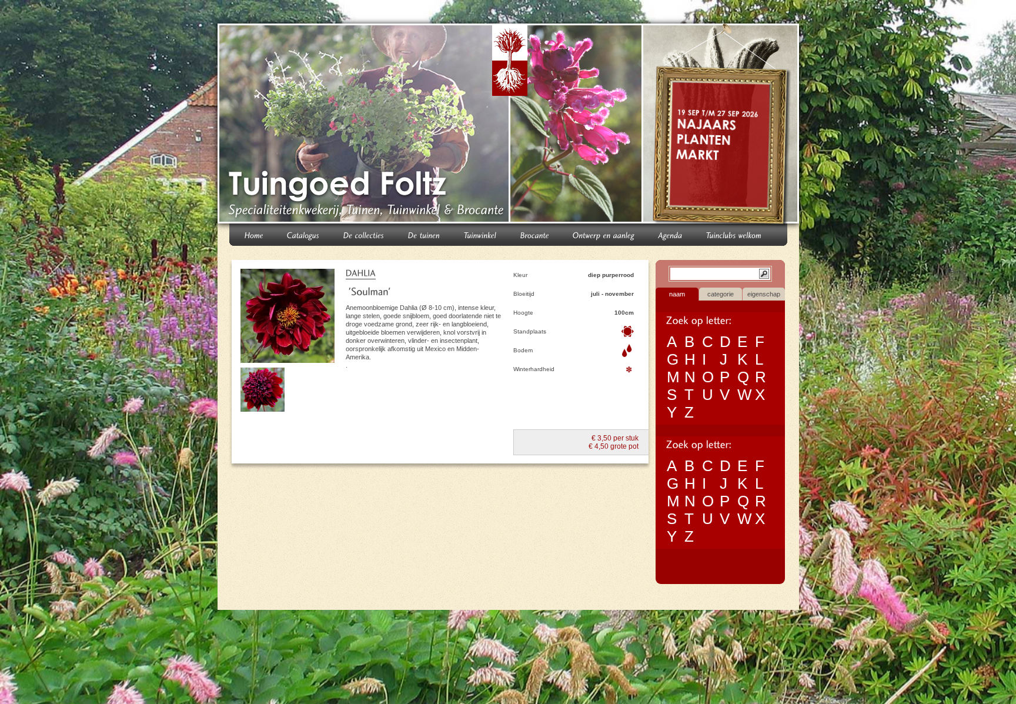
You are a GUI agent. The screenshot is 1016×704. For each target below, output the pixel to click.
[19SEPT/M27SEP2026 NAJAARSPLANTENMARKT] (722, 126)
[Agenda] (670, 234)
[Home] (254, 234)
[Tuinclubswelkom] (734, 234)
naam (677, 294)
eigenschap (763, 294)
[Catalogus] (303, 234)
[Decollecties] (364, 234)
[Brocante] (535, 234)
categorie (720, 294)
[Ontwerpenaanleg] (604, 234)
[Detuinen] (424, 234)
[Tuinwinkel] (480, 234)
